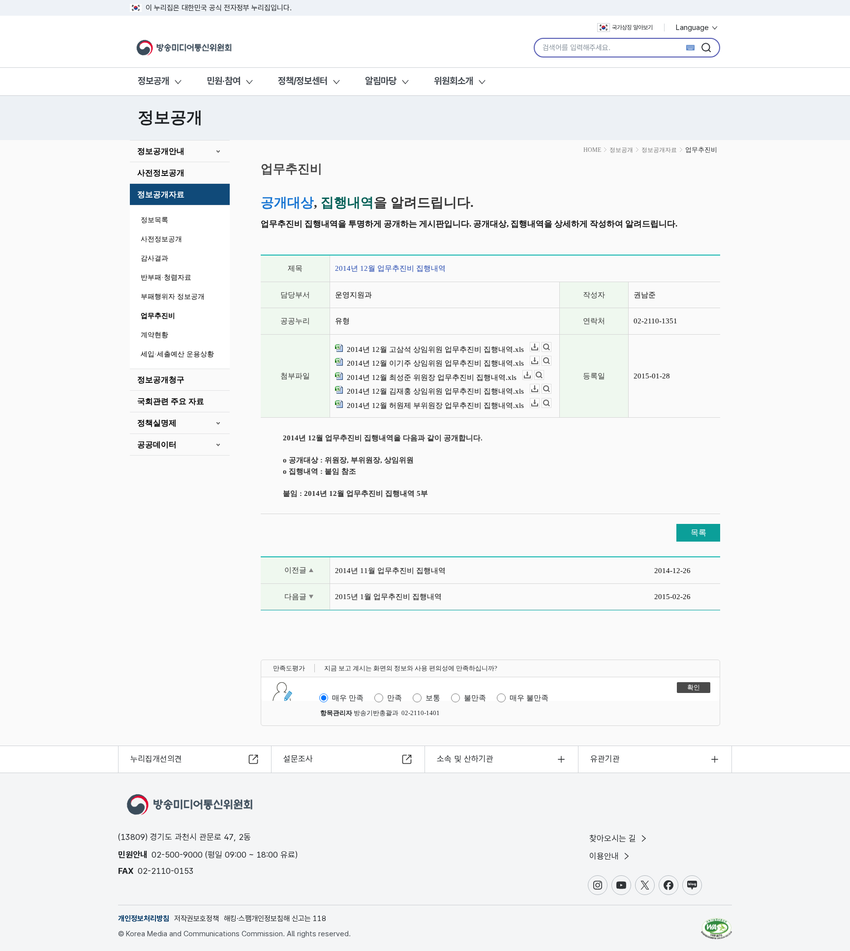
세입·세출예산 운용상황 (177, 354)
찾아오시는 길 (613, 838)
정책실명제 (157, 423)
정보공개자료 (160, 194)
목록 (698, 532)
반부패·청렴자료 (166, 277)
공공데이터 (157, 444)
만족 (394, 698)
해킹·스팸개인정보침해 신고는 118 (275, 918)
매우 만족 (348, 698)
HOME (592, 149)
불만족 (475, 698)
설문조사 (298, 759)
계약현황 (154, 335)
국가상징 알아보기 (632, 27)
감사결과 (154, 258)
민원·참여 (224, 80)
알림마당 (380, 80)
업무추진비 (158, 315)
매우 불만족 (529, 698)
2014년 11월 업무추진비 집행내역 (390, 571)
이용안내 (605, 856)
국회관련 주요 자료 (170, 401)
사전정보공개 (160, 173)
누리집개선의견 (156, 759)
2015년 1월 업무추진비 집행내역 (388, 597)
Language (693, 27)
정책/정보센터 (303, 80)
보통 (432, 698)
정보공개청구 (160, 379)
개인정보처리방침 (143, 918)
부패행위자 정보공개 (173, 296)
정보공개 (153, 80)
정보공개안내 (160, 151)
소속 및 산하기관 (465, 759)
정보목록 (154, 220)
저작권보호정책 (196, 918)
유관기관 (605, 759)
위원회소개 (453, 80)
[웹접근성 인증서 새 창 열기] (716, 924)
